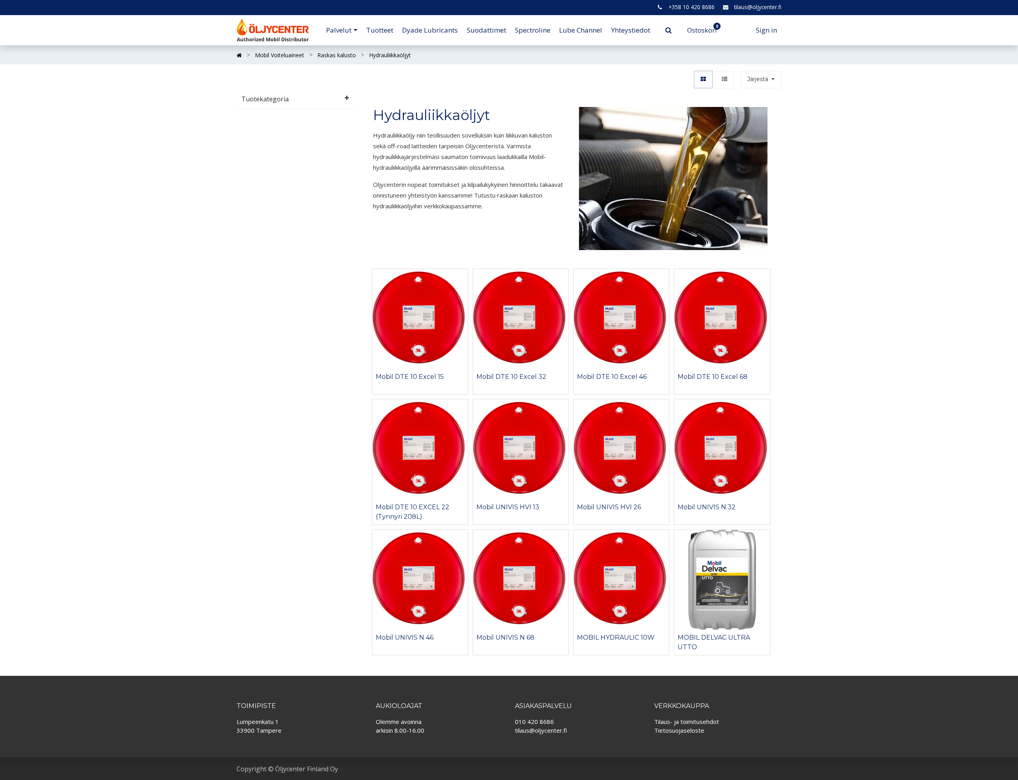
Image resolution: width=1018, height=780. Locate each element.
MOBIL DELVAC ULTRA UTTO (714, 642)
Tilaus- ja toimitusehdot (686, 722)
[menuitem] (380, 30)
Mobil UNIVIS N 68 (505, 637)
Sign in (766, 30)
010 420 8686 (534, 722)
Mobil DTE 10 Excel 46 (612, 376)
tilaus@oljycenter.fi (757, 7)
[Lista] (724, 80)
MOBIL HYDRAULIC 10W (616, 637)
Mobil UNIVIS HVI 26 (609, 507)
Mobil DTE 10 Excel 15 (410, 376)
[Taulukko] (703, 80)
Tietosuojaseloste (679, 730)
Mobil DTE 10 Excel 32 (511, 376)
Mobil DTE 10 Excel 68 (713, 376)
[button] (760, 80)
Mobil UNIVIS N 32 (707, 507)
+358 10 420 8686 (691, 7)
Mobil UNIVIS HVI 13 (507, 507)
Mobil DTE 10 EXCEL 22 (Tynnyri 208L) (412, 511)
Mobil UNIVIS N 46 (404, 637)
